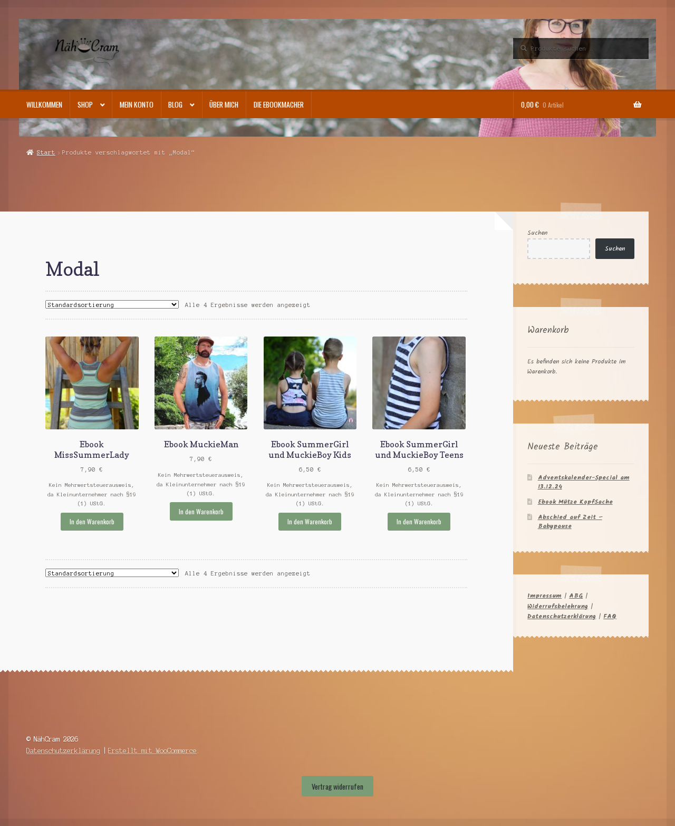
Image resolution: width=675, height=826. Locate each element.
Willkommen (44, 104)
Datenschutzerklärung (561, 616)
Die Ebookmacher (279, 104)
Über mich (223, 104)
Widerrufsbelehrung (557, 606)
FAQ (609, 616)
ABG (576, 596)
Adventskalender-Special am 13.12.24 (584, 482)
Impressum (544, 596)
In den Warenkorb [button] (92, 521)
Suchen (537, 233)
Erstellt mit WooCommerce (152, 750)
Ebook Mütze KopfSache (575, 502)
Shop (85, 104)
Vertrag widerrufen (337, 786)
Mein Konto (136, 104)
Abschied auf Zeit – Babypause (570, 521)
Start (46, 152)
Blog (175, 104)
